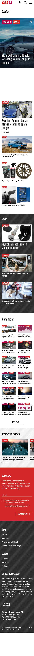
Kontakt (4, 535)
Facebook (5, 559)
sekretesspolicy (12, 506)
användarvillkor (21, 506)
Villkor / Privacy (30, 628)
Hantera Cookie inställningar (11, 546)
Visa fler (15, 422)
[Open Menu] (30, 2)
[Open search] (25, 2)
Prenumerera (23, 514)
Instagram (5, 562)
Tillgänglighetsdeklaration (10, 542)
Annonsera (5, 538)
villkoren (22, 500)
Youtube (5, 566)
